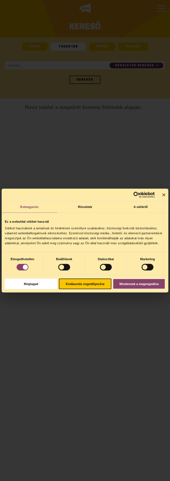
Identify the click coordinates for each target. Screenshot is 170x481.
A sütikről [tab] (141, 207)
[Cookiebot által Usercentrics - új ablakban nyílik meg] (136, 195)
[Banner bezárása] (163, 194)
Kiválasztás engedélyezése (85, 283)
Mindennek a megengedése (139, 283)
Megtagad (31, 283)
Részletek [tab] (85, 207)
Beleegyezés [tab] (29, 207)
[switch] (64, 267)
